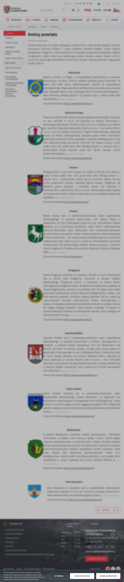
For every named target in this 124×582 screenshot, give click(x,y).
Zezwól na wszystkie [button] (108, 576)
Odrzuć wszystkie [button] (82, 576)
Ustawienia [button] (58, 576)
